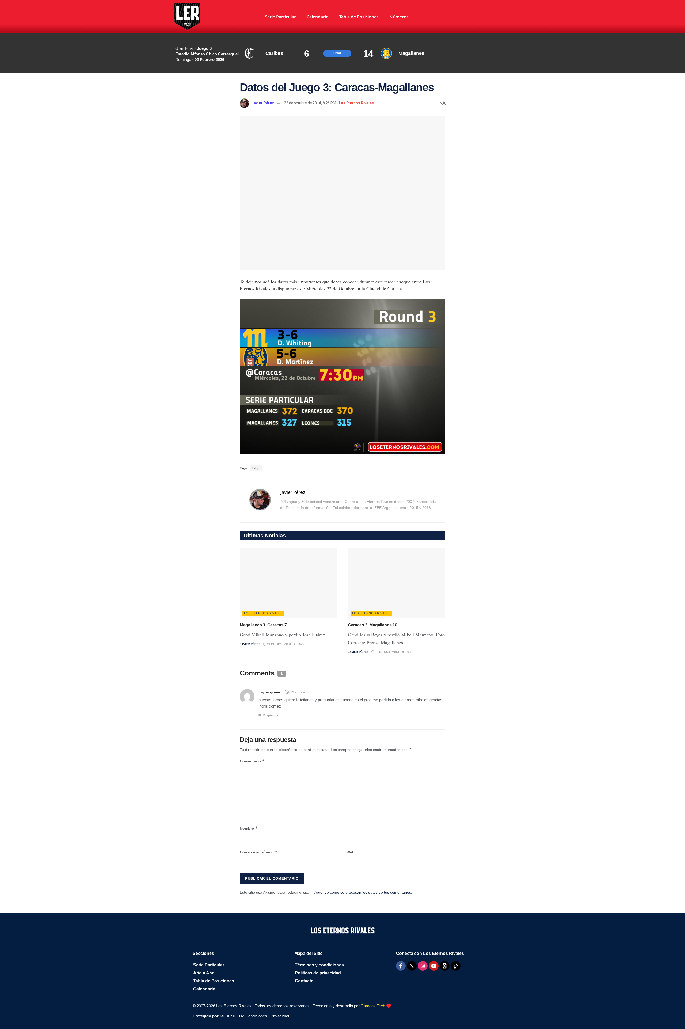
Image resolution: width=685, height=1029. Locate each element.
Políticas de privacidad (318, 973)
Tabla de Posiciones (359, 17)
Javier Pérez (263, 103)
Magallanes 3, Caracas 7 (263, 625)
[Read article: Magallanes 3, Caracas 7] (288, 583)
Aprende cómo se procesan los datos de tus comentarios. (363, 892)
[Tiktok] (456, 966)
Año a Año (204, 973)
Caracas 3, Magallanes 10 (372, 625)
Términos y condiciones (319, 965)
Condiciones (256, 1016)
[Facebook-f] (401, 966)
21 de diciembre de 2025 (285, 644)
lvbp (256, 468)
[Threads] (445, 966)
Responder (270, 715)
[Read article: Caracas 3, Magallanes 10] (396, 583)
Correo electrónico (258, 852)
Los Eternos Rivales (356, 103)
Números (399, 17)
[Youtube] (434, 966)
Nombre (249, 828)
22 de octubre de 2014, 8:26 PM (310, 103)
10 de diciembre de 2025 (393, 652)
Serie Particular (280, 17)
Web (351, 852)
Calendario (318, 17)
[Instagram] (423, 966)
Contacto (304, 981)
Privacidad (280, 1016)
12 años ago (299, 692)
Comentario (252, 761)
